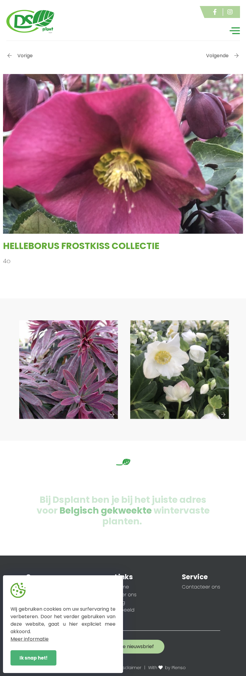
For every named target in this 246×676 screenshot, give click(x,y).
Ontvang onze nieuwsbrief (123, 646)
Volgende (218, 55)
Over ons (125, 594)
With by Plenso (167, 668)
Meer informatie (29, 639)
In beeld (124, 609)
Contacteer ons (201, 586)
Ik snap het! (33, 658)
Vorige (24, 55)
